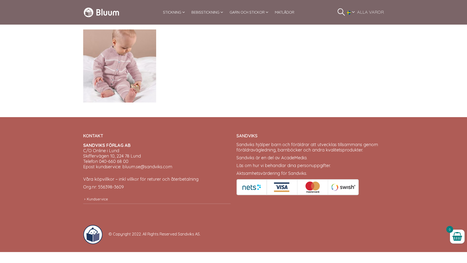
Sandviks (245, 144)
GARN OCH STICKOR (247, 12)
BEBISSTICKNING (205, 12)
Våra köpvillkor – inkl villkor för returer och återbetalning (140, 179)
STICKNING (172, 12)
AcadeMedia (293, 157)
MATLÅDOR (284, 12)
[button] (341, 12)
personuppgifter (313, 165)
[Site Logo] (101, 12)
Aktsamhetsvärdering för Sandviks (271, 173)
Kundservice (97, 199)
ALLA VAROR (370, 12)
